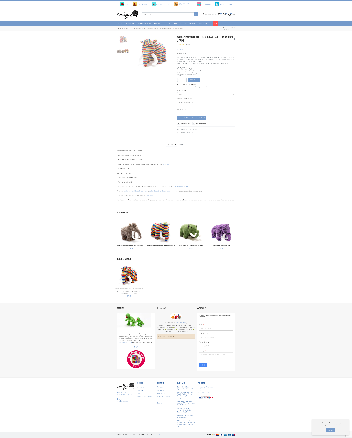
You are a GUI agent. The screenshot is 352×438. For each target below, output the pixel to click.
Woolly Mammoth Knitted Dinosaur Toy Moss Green (191, 245)
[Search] (196, 14)
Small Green (161, 191)
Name (201, 325)
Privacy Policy (161, 393)
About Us (160, 387)
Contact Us (160, 390)
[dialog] (330, 427)
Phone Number (204, 342)
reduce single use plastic (182, 186)
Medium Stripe (153, 191)
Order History (141, 390)
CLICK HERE (149, 195)
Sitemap (159, 403)
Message (202, 351)
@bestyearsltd (181, 323)
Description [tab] (171, 145)
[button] (219, 14)
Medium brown (143, 191)
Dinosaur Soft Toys (188, 132)
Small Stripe (135, 191)
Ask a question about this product (187, 129)
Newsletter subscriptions (144, 396)
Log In (138, 393)
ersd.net (157, 435)
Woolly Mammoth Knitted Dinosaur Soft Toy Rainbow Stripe (129, 289)
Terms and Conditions (163, 396)
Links (158, 400)
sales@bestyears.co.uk (125, 342)
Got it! (330, 430)
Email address (204, 333)
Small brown (127, 191)
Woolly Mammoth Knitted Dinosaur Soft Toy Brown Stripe (130, 245)
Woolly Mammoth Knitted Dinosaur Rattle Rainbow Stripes (161, 245)
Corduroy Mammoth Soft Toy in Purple (221, 245)
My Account (140, 387)
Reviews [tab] (182, 145)
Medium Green (170, 191)
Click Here (166, 164)
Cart (138, 400)
